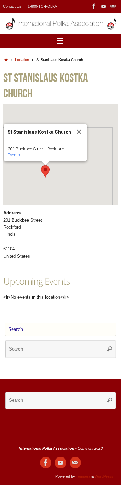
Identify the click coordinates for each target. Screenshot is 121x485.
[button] (45, 171)
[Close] (79, 132)
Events (14, 154)
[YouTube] (103, 6)
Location (22, 60)
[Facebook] (94, 6)
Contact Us (12, 6)
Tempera (83, 476)
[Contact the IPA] (113, 6)
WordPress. (104, 476)
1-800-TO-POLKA (42, 6)
